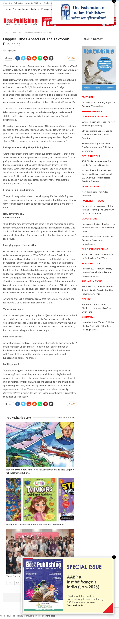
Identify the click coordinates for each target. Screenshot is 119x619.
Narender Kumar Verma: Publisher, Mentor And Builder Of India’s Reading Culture (98, 326)
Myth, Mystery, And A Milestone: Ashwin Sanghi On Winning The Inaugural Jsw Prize (98, 290)
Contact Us (49, 3)
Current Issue (20, 9)
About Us (7, 3)
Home (7, 9)
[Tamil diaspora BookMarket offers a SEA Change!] (40, 551)
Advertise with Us (33, 3)
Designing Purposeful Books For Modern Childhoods (35, 524)
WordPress (50, 615)
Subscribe (18, 3)
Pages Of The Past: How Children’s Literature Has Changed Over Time (98, 308)
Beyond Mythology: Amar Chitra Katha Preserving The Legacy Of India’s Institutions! (98, 210)
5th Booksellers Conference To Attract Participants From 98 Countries (97, 134)
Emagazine (47, 9)
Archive (35, 9)
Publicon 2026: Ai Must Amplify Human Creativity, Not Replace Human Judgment (97, 272)
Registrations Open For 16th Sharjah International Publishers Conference (97, 147)
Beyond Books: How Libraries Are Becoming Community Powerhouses (98, 240)
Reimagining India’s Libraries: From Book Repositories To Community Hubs (98, 228)
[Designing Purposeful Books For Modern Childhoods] (40, 499)
